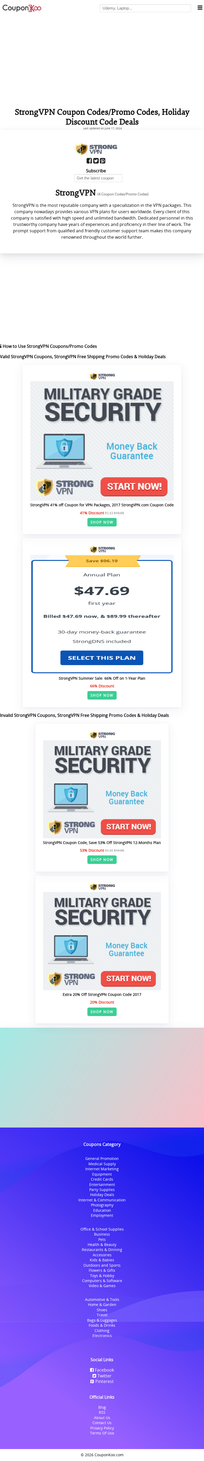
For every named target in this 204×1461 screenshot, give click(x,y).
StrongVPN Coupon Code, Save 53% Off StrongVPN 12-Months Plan (102, 842)
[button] (200, 8)
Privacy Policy (102, 1427)
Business (102, 1234)
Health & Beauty (102, 1244)
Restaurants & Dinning (102, 1249)
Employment (102, 1215)
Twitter (104, 1376)
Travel (102, 1314)
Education (102, 1210)
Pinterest (104, 1381)
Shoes (102, 1309)
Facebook (104, 1370)
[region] (102, 59)
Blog (102, 1407)
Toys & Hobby (102, 1275)
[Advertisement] (102, 1077)
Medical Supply (102, 1163)
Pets (102, 1239)
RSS (102, 1412)
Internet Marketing (102, 1168)
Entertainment (102, 1184)
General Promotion (102, 1158)
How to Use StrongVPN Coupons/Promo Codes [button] (49, 346)
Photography (102, 1204)
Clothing (102, 1330)
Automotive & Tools (102, 1299)
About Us (102, 1417)
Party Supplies (102, 1189)
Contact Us (102, 1422)
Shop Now (102, 522)
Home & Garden (102, 1304)
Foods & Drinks (102, 1325)
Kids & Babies (102, 1259)
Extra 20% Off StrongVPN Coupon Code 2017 (102, 994)
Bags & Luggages (102, 1320)
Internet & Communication (102, 1199)
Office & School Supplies (102, 1229)
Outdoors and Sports (102, 1265)
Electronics (102, 1335)
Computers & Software (102, 1280)
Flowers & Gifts (102, 1270)
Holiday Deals (102, 1194)
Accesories (102, 1254)
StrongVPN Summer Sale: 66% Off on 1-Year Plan (102, 678)
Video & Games (102, 1285)
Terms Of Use (102, 1433)
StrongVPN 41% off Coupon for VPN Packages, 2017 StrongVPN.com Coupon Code (102, 504)
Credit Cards (102, 1179)
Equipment (102, 1174)
